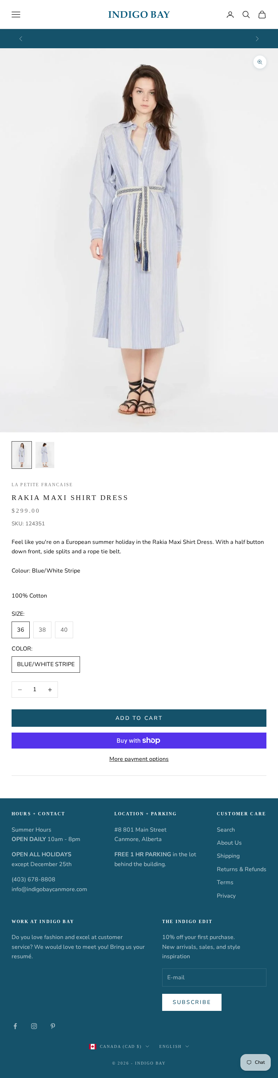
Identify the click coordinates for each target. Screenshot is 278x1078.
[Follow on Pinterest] (52, 1026)
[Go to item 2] (45, 455)
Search (226, 830)
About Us (229, 843)
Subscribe (192, 1002)
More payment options (139, 759)
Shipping (228, 856)
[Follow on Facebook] (15, 1026)
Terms (225, 882)
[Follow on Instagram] (34, 1026)
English (170, 1046)
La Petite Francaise (42, 484)
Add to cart (139, 718)
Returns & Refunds (241, 869)
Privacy (226, 896)
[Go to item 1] (22, 455)
